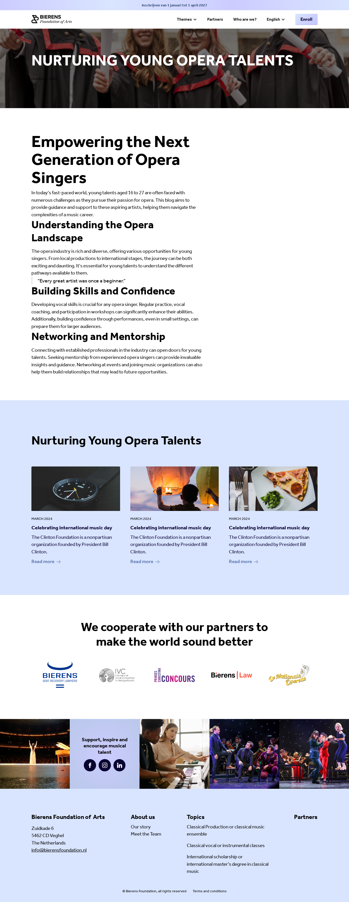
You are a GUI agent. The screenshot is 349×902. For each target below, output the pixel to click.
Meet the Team (146, 834)
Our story (141, 827)
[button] (187, 19)
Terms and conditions (210, 891)
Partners (215, 19)
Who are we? (245, 19)
